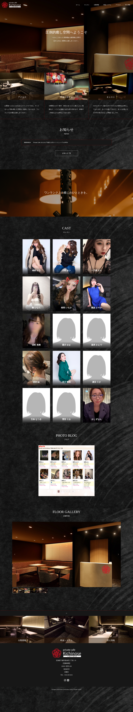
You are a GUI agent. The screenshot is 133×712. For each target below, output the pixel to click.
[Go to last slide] (14, 554)
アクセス (118, 5)
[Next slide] (118, 554)
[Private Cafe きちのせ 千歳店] (12, 5)
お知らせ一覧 (66, 153)
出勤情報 (96, 5)
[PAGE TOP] (66, 613)
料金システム (107, 5)
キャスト (86, 5)
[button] (15, 590)
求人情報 (127, 5)
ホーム (78, 5)
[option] (66, 36)
